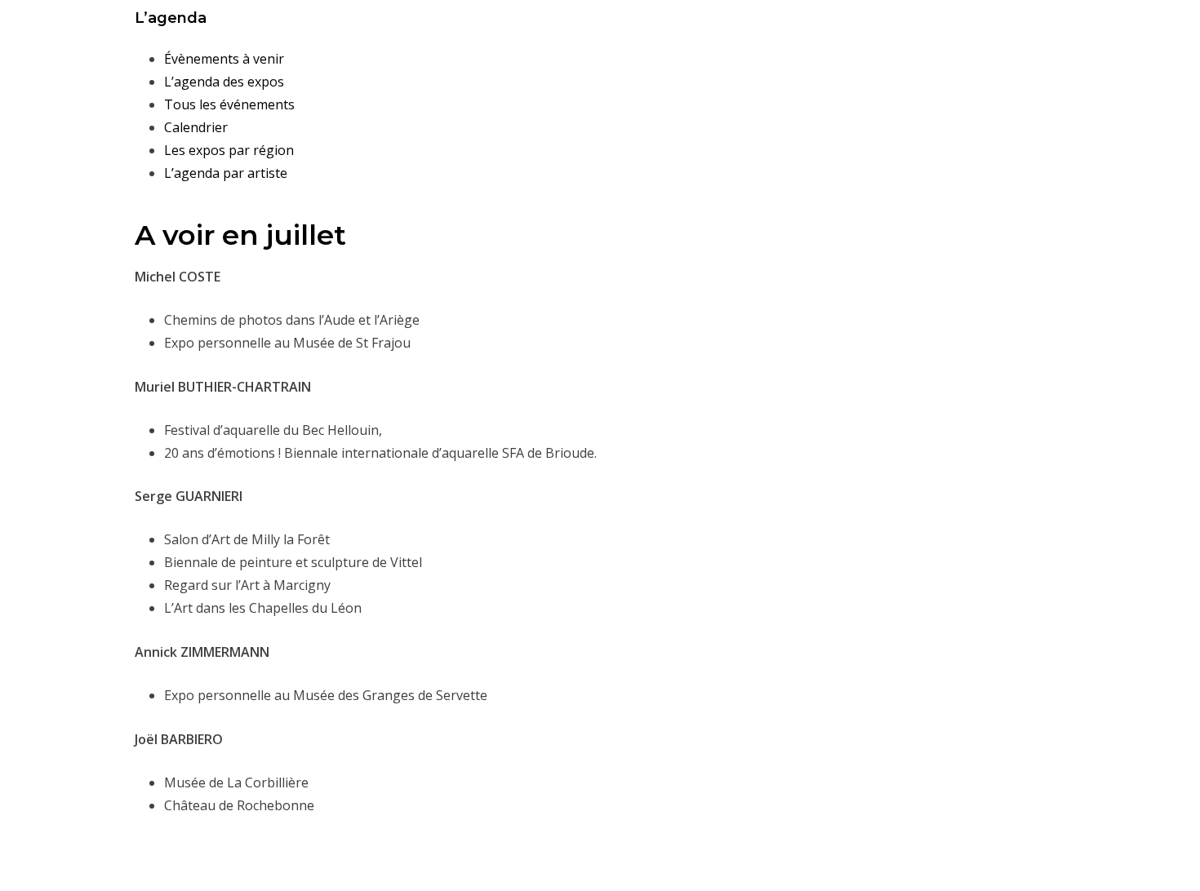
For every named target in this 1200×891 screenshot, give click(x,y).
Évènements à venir (224, 59)
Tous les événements (229, 104)
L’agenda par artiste (225, 173)
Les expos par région (229, 150)
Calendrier (196, 127)
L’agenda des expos (224, 82)
